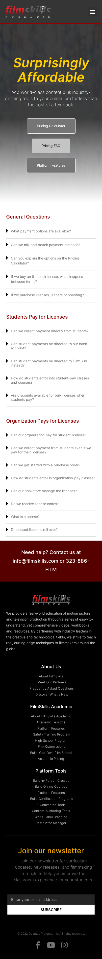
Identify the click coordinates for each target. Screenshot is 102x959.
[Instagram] (64, 945)
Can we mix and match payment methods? (45, 245)
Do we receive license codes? (35, 504)
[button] (92, 11)
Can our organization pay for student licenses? (48, 435)
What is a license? (25, 517)
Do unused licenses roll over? (34, 529)
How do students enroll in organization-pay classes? (53, 478)
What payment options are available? (41, 231)
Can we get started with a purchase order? (45, 465)
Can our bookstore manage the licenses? (44, 491)
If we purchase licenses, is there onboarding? (47, 295)
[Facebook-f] (37, 945)
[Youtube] (51, 945)
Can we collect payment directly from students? (49, 331)
